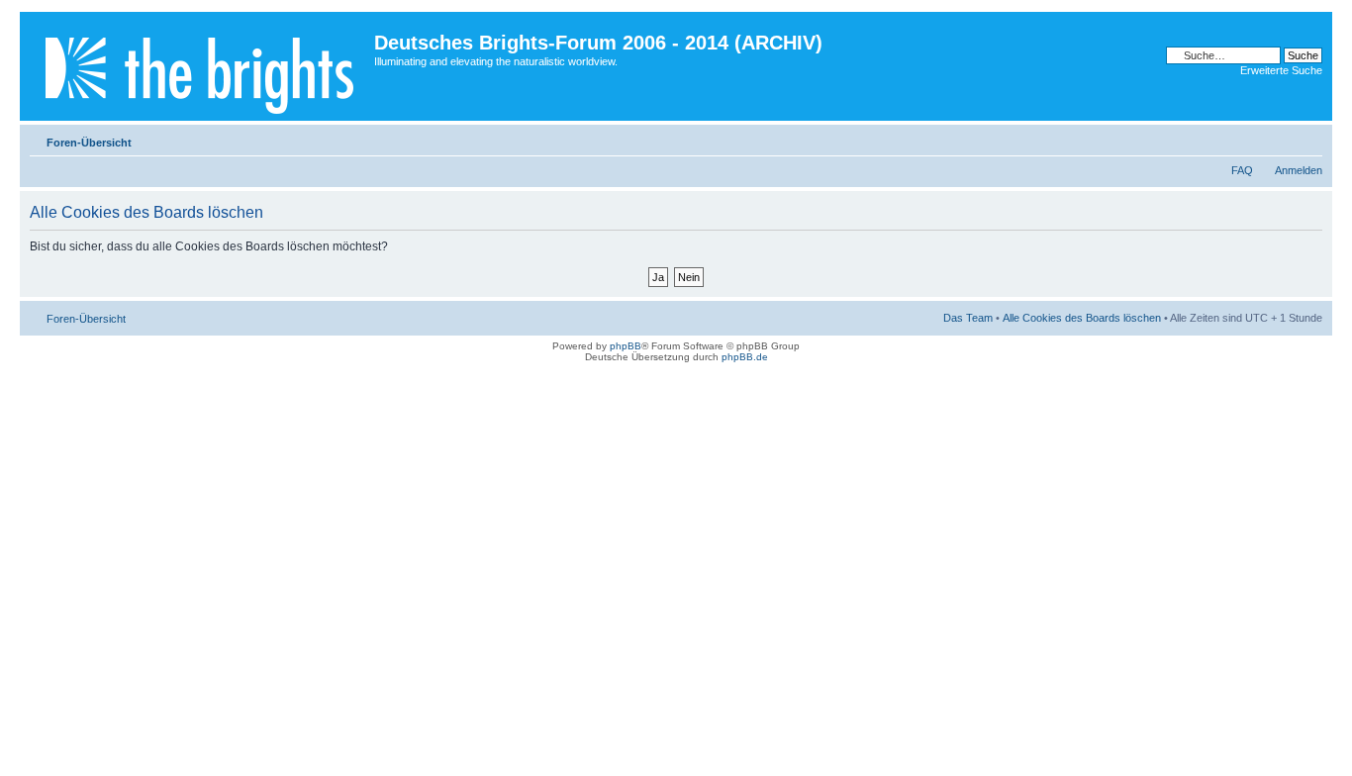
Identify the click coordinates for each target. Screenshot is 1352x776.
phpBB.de (745, 356)
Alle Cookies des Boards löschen (1082, 318)
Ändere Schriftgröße (1308, 138)
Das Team (968, 318)
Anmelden (1298, 170)
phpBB (625, 345)
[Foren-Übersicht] (199, 66)
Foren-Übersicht (89, 142)
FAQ (1242, 170)
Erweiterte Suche (1281, 70)
